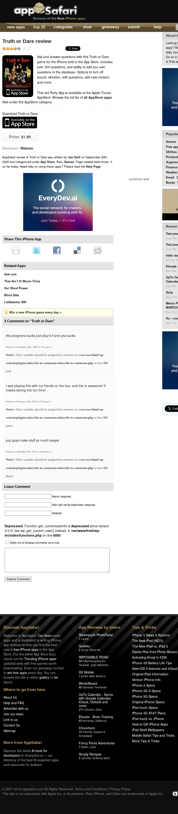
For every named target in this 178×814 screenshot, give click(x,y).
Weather (172, 172)
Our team (45, 635)
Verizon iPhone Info (146, 679)
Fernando (101, 687)
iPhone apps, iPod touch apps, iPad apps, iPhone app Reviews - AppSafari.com (55, 9)
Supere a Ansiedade (92, 734)
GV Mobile (86, 672)
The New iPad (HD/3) (147, 640)
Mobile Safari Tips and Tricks (153, 735)
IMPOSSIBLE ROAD (93, 657)
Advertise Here (139, 179)
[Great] (15, 48)
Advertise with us (15, 708)
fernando (88, 721)
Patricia (87, 732)
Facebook (56, 250)
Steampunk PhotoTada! (96, 634)
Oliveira (89, 709)
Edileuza (101, 721)
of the (59, 18)
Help (157, 27)
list (56, 677)
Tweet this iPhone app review (36, 250)
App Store (47, 162)
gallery (44, 677)
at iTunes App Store (19, 122)
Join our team (13, 714)
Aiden (85, 747)
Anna (84, 650)
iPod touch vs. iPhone (148, 718)
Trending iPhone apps (40, 658)
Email (170, 177)
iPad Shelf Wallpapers (148, 729)
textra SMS (88, 676)
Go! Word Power (16, 288)
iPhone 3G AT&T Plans (149, 713)
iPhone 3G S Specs (146, 690)
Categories (63, 27)
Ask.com (10, 274)
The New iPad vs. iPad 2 (150, 646)
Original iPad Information (150, 674)
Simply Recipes (90, 754)
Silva (98, 709)
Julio (93, 747)
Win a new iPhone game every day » (35, 312)
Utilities (171, 152)
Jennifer (86, 758)
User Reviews (29, 49)
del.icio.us (77, 250)
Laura (85, 639)
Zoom (24, 49)
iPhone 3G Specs (145, 696)
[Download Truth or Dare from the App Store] (17, 76)
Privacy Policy (120, 789)
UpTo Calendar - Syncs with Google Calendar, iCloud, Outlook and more (96, 700)
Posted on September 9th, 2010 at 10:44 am (28, 451)
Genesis (88, 687)
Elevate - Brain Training (96, 716)
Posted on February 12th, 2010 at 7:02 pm (27, 401)
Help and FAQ (13, 702)
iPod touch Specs (145, 707)
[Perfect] (19, 48)
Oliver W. (94, 650)
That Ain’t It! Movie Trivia (22, 281)
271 (81, 709)
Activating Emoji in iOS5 (149, 657)
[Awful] (4, 48)
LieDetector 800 (15, 302)
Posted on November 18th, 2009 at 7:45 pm (27, 347)
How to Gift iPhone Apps (150, 724)
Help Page (93, 166)
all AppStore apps (98, 97)
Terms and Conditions (91, 789)
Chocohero (87, 728)
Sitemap (9, 730)
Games (69, 162)
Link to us (10, 719)
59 (80, 661)
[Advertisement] (139, 104)
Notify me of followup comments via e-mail (34, 542)
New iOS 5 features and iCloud (154, 668)
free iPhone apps (25, 649)
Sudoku (84, 646)
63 (80, 721)
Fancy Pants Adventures (97, 743)
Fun (59, 162)
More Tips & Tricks (145, 741)
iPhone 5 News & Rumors (151, 635)
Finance (171, 167)
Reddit (97, 250)
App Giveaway (110, 27)
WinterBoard (88, 683)
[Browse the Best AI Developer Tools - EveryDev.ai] (58, 202)
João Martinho (99, 665)
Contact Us (11, 725)
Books (170, 182)
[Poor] (8, 48)
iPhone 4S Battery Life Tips (152, 663)
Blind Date (11, 295)
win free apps (17, 672)
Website (26, 148)
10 (80, 732)
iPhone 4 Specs (143, 685)
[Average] (11, 48)
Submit (134, 27)
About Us (10, 697)
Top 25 (39, 27)
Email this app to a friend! (16, 250)
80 (80, 687)
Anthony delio (101, 758)
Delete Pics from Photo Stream (154, 651)
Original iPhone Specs (148, 702)
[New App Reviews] (15, 27)
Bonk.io (101, 676)
